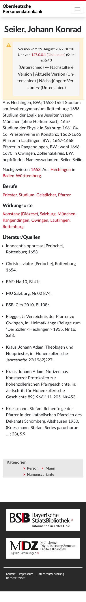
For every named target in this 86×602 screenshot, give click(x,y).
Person (33, 468)
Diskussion (56, 55)
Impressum (26, 574)
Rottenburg (13, 227)
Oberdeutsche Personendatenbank (22, 9)
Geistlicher (46, 195)
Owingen (39, 220)
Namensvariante (40, 474)
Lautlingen (60, 220)
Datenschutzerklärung (50, 574)
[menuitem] (10, 574)
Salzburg (48, 214)
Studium (26, 195)
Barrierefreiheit (15, 578)
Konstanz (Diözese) (20, 214)
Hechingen (60, 170)
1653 (36, 170)
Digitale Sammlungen (23, 553)
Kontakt (10, 574)
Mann (50, 468)
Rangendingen (16, 220)
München (66, 214)
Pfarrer (64, 195)
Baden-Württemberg (22, 176)
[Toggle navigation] (77, 9)
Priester (10, 195)
